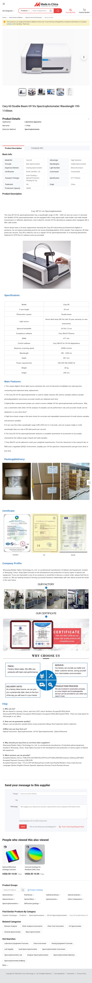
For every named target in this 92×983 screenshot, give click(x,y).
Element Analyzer (10, 926)
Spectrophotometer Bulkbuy (14, 960)
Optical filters (29, 899)
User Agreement (59, 973)
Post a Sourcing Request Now (71, 827)
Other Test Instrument (55, 926)
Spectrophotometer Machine (64, 955)
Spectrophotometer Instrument (53, 949)
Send (23, 826)
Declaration (71, 973)
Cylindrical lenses (52, 895)
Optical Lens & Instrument (33, 17)
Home (4, 17)
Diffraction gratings (31, 903)
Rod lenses (28, 895)
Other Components (75, 899)
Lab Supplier (9, 949)
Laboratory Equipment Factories (16, 943)
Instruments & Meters (16, 17)
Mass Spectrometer (33, 932)
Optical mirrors (7, 899)
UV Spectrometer (75, 926)
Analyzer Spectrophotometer (37, 955)
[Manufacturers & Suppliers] (46, 4)
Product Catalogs (36, 890)
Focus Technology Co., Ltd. (30, 973)
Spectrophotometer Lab (13, 955)
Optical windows (74, 895)
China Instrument (39, 943)
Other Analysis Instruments (32, 926)
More (4, 965)
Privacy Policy (81, 973)
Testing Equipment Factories (61, 943)
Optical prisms (51, 899)
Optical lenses (7, 895)
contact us (10, 24)
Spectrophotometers (10, 903)
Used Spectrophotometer (28, 949)
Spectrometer (48, 17)
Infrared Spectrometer (12, 932)
